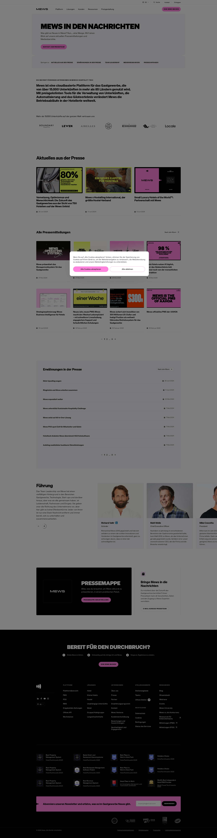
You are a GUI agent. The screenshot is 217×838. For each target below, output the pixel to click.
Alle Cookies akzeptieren (91, 269)
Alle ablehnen (127, 269)
